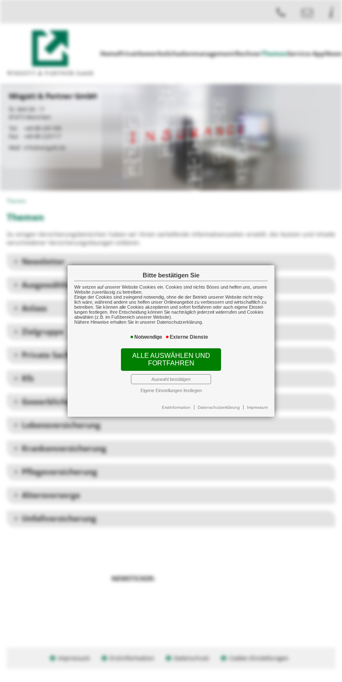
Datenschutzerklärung (219, 407)
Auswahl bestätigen (171, 379)
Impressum (257, 407)
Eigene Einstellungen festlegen (171, 390)
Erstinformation (176, 407)
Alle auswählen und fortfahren (171, 359)
